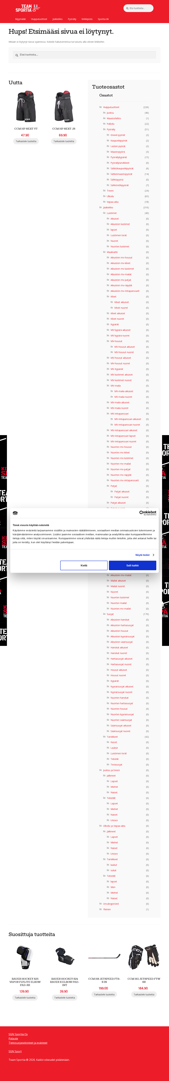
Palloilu (110, 123)
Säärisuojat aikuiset (121, 725)
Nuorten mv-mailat (121, 463)
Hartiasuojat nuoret (121, 664)
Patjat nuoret (121, 497)
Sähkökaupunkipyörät (122, 168)
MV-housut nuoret (124, 352)
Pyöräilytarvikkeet (120, 162)
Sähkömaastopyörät (121, 174)
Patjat (114, 485)
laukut (114, 864)
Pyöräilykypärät (119, 157)
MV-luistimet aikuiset (122, 374)
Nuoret (114, 240)
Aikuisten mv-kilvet (120, 263)
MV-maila (116, 385)
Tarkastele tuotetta (26, 141)
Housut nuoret (118, 675)
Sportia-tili (103, 19)
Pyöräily (72, 19)
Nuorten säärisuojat (121, 719)
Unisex (114, 820)
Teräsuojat (116, 764)
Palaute (13, 1038)
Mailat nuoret (118, 586)
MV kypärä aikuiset (121, 330)
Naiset (114, 792)
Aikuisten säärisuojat (122, 641)
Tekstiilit (111, 798)
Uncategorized (111, 903)
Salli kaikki (132, 565)
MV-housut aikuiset (124, 346)
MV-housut (116, 341)
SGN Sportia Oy (18, 1034)
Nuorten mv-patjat (121, 469)
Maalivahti (112, 252)
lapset (114, 229)
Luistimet (112, 213)
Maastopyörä (118, 151)
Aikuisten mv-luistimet (122, 268)
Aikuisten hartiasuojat (122, 625)
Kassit (114, 742)
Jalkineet (111, 775)
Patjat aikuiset (122, 491)
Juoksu (110, 112)
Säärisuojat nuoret (120, 731)
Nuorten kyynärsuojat (122, 714)
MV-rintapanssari (120, 413)
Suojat (110, 614)
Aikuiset (115, 218)
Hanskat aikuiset (119, 647)
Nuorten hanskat (120, 697)
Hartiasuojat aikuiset (122, 658)
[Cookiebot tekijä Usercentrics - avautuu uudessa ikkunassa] (141, 513)
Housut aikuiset (119, 669)
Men (113, 887)
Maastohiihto (114, 118)
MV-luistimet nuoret (121, 380)
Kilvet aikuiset (121, 302)
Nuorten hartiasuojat (122, 703)
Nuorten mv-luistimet (122, 458)
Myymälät (20, 19)
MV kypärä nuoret (120, 335)
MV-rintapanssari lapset (123, 435)
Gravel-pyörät (118, 135)
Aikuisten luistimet (120, 224)
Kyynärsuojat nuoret (121, 692)
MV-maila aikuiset (123, 391)
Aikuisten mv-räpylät (121, 285)
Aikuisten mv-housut (121, 257)
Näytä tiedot (142, 555)
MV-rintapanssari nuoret (127, 424)
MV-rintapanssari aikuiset (127, 419)
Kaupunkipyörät (119, 140)
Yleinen (107, 909)
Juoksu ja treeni (111, 770)
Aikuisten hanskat (120, 619)
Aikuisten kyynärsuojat (123, 636)
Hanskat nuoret (119, 653)
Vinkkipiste (87, 19)
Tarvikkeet (112, 736)
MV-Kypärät (117, 369)
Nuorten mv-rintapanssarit (125, 480)
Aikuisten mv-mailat (121, 274)
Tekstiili (114, 759)
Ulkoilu (110, 196)
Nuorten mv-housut (121, 446)
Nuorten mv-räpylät (121, 474)
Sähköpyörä (117, 179)
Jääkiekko (57, 19)
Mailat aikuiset (118, 580)
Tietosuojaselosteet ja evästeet (28, 1043)
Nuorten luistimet (120, 246)
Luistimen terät (119, 235)
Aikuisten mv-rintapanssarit (125, 290)
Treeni (110, 190)
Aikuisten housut (119, 630)
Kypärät (115, 324)
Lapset (114, 781)
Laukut (114, 747)
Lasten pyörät (118, 146)
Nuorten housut (119, 708)
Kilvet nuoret (121, 307)
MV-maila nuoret (123, 396)
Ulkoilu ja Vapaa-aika (114, 825)
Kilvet (113, 296)
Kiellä (84, 565)
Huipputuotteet (39, 19)
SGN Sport (15, 1051)
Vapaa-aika (112, 201)
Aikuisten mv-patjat (121, 279)
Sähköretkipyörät (120, 185)
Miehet (114, 786)
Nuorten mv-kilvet (120, 452)
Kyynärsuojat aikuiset (122, 686)
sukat (113, 870)
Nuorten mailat (119, 603)
